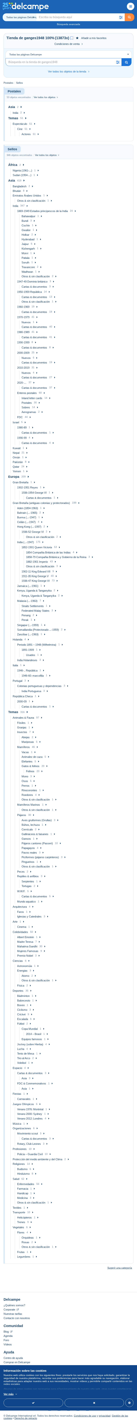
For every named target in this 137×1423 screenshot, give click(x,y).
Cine (19, 128)
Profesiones (20, 1148)
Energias (22, 970)
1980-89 (22, 427)
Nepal (16, 452)
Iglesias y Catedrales (29, 916)
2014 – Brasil (33, 1033)
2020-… (21, 382)
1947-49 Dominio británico (32, 281)
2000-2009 (23, 352)
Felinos (30, 771)
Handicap (22, 1193)
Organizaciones (22, 1128)
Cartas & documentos (34, 286)
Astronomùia (24, 965)
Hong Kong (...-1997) (29, 526)
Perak (25, 619)
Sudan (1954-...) (22, 175)
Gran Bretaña (20, 482)
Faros (20, 911)
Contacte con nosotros (17, 1318)
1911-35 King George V (35, 576)
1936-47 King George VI (36, 580)
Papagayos (28, 847)
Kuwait (17, 448)
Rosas (25, 1242)
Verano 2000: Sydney (29, 1113)
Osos (25, 781)
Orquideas (28, 1237)
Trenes (21, 1222)
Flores (20, 1232)
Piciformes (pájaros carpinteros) (40, 857)
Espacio (17, 1067)
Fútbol (20, 1023)
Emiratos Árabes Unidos (27, 195)
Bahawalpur (28, 216)
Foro (6, 1340)
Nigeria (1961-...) (22, 170)
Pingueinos (28, 861)
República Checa (23, 696)
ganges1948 (34, 38)
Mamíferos (23, 747)
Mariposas (28, 741)
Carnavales (24, 1098)
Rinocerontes (29, 790)
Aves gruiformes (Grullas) (37, 820)
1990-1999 (23, 342)
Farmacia (22, 1188)
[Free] (71, 38)
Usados (30, 654)
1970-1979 (23, 317)
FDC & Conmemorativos (31, 1083)
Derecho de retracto (25, 1418)
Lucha (20, 1048)
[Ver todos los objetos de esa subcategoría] (21, 107)
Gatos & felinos (30, 766)
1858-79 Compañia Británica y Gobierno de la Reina (56, 557)
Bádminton (23, 995)
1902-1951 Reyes (27, 487)
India (15, 112)
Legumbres (23, 1256)
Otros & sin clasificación (31, 200)
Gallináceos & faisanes (35, 834)
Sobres (26, 407)
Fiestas (17, 1093)
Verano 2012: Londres (30, 1118)
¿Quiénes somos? (14, 1305)
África (12, 165)
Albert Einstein (25, 937)
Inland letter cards (32, 398)
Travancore (28, 267)
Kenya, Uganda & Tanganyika (34, 590)
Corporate (10, 1309)
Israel (16, 422)
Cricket (21, 1014)
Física (20, 985)
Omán (16, 457)
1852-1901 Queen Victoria (37, 547)
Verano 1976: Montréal (30, 1109)
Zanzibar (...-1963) (28, 634)
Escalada (22, 1019)
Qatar (16, 466)
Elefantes (27, 761)
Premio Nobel (25, 955)
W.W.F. (21, 891)
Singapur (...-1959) (28, 625)
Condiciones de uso (85, 1415)
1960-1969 (23, 306)
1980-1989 (23, 332)
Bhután (17, 190)
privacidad (104, 1415)
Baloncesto (23, 1000)
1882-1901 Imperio (37, 561)
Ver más (9, 1394)
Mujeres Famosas (27, 951)
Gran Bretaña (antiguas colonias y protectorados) (41, 502)
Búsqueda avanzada (68, 24)
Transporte (19, 1212)
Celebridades (20, 931)
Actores (26, 134)
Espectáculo (20, 123)
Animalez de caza (32, 756)
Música (17, 1123)
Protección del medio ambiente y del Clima (37, 1159)
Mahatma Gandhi (27, 946)
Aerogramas (29, 412)
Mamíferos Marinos (28, 804)
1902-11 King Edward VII (36, 571)
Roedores (27, 794)
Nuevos (26, 322)
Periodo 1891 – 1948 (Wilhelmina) (36, 644)
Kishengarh (28, 248)
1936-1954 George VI (34, 492)
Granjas (21, 727)
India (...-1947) (25, 542)
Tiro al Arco (23, 1058)
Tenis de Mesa (25, 1053)
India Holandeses (27, 660)
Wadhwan (27, 271)
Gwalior (26, 230)
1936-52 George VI (33, 531)
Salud (16, 1178)
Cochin (26, 225)
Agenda (8, 1335)
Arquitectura (20, 906)
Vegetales (18, 1227)
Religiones (19, 1163)
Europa (13, 476)
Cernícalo (27, 829)
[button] (121, 17)
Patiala (25, 257)
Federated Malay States (35, 610)
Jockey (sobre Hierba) (30, 1044)
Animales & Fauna (23, 717)
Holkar (25, 234)
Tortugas (27, 886)
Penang (26, 615)
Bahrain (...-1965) (27, 512)
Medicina (22, 1197)
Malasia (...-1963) (27, 600)
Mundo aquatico (26, 901)
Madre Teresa (25, 941)
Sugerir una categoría (119, 1267)
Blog (6, 1331)
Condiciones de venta (67, 43)
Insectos (22, 732)
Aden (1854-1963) (27, 508)
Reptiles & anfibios (28, 876)
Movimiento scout (27, 1133)
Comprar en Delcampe (17, 1362)
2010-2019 (23, 367)
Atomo (25, 975)
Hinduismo (23, 1173)
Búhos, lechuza (31, 824)
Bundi (25, 220)
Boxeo (21, 1005)
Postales (8, 82)
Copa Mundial (30, 1028)
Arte (15, 921)
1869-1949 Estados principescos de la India (42, 211)
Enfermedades (25, 1184)
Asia (11, 107)
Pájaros (21, 815)
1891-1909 (28, 649)
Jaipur (25, 243)
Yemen (17, 471)
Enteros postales (27, 392)
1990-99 (22, 437)
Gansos (26, 838)
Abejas (26, 737)
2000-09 (22, 701)
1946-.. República (27, 670)
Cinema (21, 926)
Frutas (21, 1252)
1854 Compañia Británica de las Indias (48, 552)
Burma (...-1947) (26, 517)
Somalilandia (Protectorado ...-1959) (38, 629)
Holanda (17, 639)
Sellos (19, 82)
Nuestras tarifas (13, 1313)
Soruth (25, 262)
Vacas (25, 752)
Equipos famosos (32, 1039)
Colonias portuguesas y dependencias (39, 685)
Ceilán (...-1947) (26, 522)
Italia (15, 665)
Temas (13, 118)
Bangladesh (19, 186)
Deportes (18, 990)
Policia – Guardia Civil (30, 1154)
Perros (25, 785)
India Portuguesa (31, 691)
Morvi (25, 253)
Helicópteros (24, 1217)
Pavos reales (29, 852)
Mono (25, 776)
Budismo (22, 1169)
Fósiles (21, 722)
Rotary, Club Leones (29, 1143)
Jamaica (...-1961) (27, 585)
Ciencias (18, 960)
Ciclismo (22, 1009)
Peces (21, 871)
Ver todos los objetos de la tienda (67, 71)
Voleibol (21, 1062)
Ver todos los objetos (44, 97)
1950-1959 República (29, 291)
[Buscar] (129, 17)
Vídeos (8, 1344)
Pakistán (18, 462)
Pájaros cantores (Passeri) (37, 843)
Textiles (17, 1207)
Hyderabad (28, 239)
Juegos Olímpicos (23, 1104)
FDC (20, 417)
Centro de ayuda (13, 1357)
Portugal (17, 680)
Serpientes (28, 881)
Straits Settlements (33, 606)
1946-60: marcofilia (33, 675)
